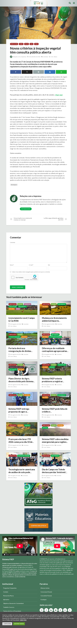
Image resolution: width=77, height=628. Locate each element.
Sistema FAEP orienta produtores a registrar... (53, 380)
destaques (14, 185)
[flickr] (65, 610)
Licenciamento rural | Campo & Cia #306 (21, 319)
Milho (26, 44)
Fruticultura (12, 306)
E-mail (31, 265)
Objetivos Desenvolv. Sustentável (13, 603)
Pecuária (11, 309)
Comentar (45, 56)
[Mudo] (32, 555)
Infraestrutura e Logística (16, 367)
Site (49, 265)
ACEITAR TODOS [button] (19, 623)
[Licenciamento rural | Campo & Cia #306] (21, 308)
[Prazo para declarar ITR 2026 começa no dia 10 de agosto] (21, 429)
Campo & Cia (27, 304)
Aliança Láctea (45, 588)
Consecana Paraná (46, 592)
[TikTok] (60, 610)
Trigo (36, 44)
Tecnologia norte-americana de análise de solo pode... (21, 471)
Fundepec (44, 599)
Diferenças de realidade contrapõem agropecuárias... (55, 349)
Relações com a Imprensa (19, 56)
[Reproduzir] (5, 555)
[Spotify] (70, 610)
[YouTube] (56, 610)
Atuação (20, 304)
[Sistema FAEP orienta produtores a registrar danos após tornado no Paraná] (55, 368)
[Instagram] (42, 610)
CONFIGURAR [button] (7, 623)
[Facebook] (46, 610)
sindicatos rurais (24, 571)
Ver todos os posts (25, 209)
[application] (19, 546)
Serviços (52, 367)
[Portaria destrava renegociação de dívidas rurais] (21, 338)
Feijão (21, 44)
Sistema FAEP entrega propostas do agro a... (18, 410)
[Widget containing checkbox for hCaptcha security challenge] (24, 277)
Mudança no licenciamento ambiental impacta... (54, 319)
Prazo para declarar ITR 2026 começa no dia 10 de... (21, 440)
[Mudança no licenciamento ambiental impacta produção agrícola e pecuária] (55, 308)
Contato (5, 592)
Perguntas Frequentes (10, 588)
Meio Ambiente (22, 306)
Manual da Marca (8, 596)
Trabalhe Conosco (8, 607)
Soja (31, 44)
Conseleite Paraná (46, 596)
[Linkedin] (51, 610)
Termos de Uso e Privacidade (12, 611)
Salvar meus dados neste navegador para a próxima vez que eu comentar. (31, 271)
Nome (12, 265)
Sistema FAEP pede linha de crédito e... (54, 410)
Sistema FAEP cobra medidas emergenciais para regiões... (55, 440)
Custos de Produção (14, 336)
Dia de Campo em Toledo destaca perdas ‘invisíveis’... (54, 471)
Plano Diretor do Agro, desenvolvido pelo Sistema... (21, 380)
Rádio (18, 309)
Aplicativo (6, 599)
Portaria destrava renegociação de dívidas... (20, 349)
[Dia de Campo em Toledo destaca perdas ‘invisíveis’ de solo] (55, 459)
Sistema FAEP (27, 565)
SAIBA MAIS (23, 620)
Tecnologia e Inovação (55, 336)
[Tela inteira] (35, 555)
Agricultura (14, 44)
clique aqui (59, 95)
